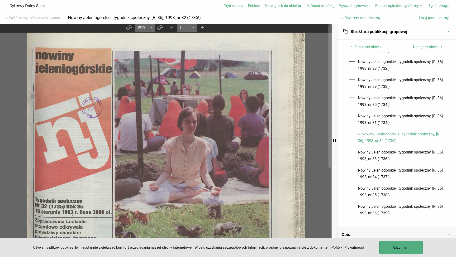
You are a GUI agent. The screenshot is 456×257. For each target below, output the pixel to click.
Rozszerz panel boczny (362, 18)
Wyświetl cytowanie (354, 6)
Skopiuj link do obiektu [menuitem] (283, 6)
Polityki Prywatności (348, 247)
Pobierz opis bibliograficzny (397, 6)
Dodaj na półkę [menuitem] (322, 6)
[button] (396, 31)
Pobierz (254, 6)
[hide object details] (334, 140)
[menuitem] (401, 65)
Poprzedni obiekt (367, 47)
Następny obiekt (426, 47)
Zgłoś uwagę (438, 6)
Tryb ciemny (233, 6)
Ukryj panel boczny (434, 18)
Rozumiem (401, 247)
